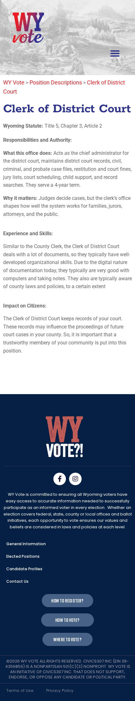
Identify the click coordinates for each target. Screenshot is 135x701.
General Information (26, 543)
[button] (114, 53)
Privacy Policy (59, 690)
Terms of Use (20, 690)
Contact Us (17, 581)
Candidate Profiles (24, 568)
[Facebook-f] (59, 479)
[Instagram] (75, 479)
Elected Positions (23, 556)
